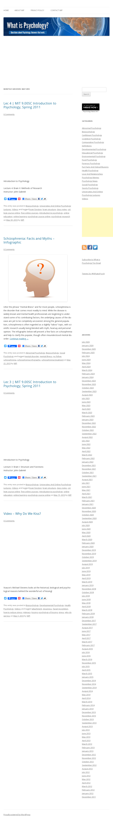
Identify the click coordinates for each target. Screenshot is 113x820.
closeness (47, 609)
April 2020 (86, 536)
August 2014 (87, 691)
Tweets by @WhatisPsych (93, 273)
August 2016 (87, 648)
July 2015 (86, 666)
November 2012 (89, 758)
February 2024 (88, 373)
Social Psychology (90, 184)
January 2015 (87, 677)
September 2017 (89, 624)
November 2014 (89, 684)
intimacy (27, 612)
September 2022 (89, 433)
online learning (20, 216)
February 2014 (88, 705)
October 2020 (88, 514)
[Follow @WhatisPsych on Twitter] (95, 249)
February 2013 (88, 747)
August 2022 (87, 437)
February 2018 (88, 613)
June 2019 (86, 571)
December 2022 (89, 423)
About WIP (19, 10)
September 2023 (89, 391)
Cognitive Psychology (91, 138)
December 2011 (89, 797)
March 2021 (87, 497)
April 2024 (86, 366)
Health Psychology (90, 170)
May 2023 (86, 405)
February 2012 (88, 790)
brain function (35, 209)
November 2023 (89, 384)
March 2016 (87, 659)
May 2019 (86, 574)
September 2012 (89, 765)
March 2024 (87, 370)
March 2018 (87, 610)
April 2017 (86, 638)
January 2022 (87, 462)
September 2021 (89, 476)
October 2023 (88, 387)
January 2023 (87, 419)
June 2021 (86, 486)
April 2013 (86, 740)
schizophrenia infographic (29, 360)
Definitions (87, 145)
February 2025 (88, 352)
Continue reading (19, 338)
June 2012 (86, 775)
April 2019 (86, 578)
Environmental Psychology (93, 156)
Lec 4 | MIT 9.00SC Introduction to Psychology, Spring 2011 (30, 105)
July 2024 (86, 356)
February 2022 (88, 458)
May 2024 (86, 363)
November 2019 (89, 553)
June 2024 (86, 359)
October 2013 (88, 719)
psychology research (60, 216)
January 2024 (87, 377)
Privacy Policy (37, 10)
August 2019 (87, 564)
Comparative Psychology (93, 142)
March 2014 (87, 701)
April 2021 (86, 493)
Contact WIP (57, 10)
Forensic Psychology (91, 163)
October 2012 (88, 761)
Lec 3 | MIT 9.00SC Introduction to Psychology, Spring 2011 (30, 384)
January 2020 (87, 546)
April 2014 (86, 698)
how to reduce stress (13, 612)
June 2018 (86, 599)
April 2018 (86, 606)
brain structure (49, 209)
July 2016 (86, 652)
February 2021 (88, 500)
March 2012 (87, 786)
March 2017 (87, 641)
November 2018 (89, 589)
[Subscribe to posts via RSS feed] (84, 249)
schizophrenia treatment (52, 360)
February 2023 (88, 416)
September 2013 (89, 723)
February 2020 (88, 543)
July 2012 (86, 772)
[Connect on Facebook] (89, 249)
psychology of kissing (48, 612)
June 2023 (86, 402)
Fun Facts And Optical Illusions (95, 167)
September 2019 (89, 560)
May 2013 (86, 737)
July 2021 (86, 483)
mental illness (46, 356)
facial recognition (60, 609)
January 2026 (87, 345)
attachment (37, 609)
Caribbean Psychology (92, 135)
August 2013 (87, 726)
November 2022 (89, 426)
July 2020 (86, 525)
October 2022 (88, 430)
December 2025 (89, 349)
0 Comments (9, 114)
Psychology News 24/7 (90, 111)
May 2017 (86, 634)
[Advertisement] (56, 61)
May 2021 (86, 490)
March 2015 (87, 673)
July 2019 (86, 567)
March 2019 (87, 581)
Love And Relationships (92, 174)
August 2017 (87, 627)
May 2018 (86, 603)
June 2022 (86, 444)
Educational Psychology (92, 153)
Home (6, 10)
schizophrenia (10, 360)
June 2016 (86, 656)
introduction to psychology (51, 213)
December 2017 (89, 620)
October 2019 (88, 557)
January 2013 (87, 751)
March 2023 (87, 412)
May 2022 (86, 447)
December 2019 (89, 550)
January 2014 (87, 708)
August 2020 (87, 522)
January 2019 (87, 585)
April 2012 (86, 782)
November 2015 (89, 663)
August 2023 (87, 395)
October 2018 (88, 592)
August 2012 (87, 768)
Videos (15, 209)
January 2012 (87, 793)
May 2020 (86, 532)
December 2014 (89, 680)
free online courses (29, 213)
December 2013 (89, 712)
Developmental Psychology (52, 605)
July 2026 (86, 342)
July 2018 (86, 596)
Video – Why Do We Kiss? (22, 513)
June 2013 (86, 733)
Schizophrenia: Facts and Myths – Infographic (29, 240)
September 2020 (89, 518)
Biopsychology (32, 206)
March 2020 (87, 539)
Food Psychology (89, 160)
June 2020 (86, 529)
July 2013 (86, 730)
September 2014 (89, 687)
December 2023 (89, 380)
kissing (34, 612)
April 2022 (86, 451)
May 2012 (86, 779)
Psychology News (90, 181)
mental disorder (32, 356)
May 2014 (86, 694)
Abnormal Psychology (35, 353)
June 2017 (86, 631)
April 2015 (86, 670)
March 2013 (87, 744)
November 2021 (89, 469)
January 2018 (87, 617)
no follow (57, 356)
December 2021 (89, 465)
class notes (62, 209)
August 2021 (87, 479)
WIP (22, 220)
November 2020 (89, 511)
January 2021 (87, 504)
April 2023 (86, 409)
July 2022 (86, 440)
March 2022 (87, 454)
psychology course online (39, 216)
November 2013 (89, 715)
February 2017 (88, 645)
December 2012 (89, 754)
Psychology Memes (90, 177)
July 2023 (86, 398)
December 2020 (89, 507)
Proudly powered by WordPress (17, 814)
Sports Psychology (90, 188)
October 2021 (88, 472)
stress (61, 612)
